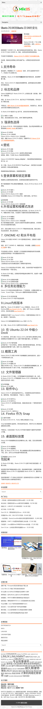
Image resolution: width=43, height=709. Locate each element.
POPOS (3, 659)
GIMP (28, 654)
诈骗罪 (6, 676)
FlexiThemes (29, 706)
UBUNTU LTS (15, 483)
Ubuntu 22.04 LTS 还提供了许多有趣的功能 (26, 56)
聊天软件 (15, 668)
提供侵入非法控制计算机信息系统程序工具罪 (21, 665)
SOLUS (11, 659)
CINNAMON (11, 654)
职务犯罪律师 (21, 669)
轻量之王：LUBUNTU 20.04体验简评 (11, 506)
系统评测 (13, 31)
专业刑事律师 (21, 661)
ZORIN (10, 662)
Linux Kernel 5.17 (19, 311)
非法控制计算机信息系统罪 (15, 676)
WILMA (3, 662)
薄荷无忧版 (29, 671)
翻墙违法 (9, 668)
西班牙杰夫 (4, 637)
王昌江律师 (8, 666)
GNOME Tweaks (11, 128)
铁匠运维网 (4, 640)
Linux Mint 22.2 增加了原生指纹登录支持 (13, 588)
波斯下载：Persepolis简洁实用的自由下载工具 (14, 585)
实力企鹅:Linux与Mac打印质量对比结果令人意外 (15, 591)
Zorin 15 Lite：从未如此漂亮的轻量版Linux (13, 527)
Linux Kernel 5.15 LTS (15, 309)
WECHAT (38, 659)
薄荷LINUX (6, 671)
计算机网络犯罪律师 (21, 674)
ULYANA (26, 659)
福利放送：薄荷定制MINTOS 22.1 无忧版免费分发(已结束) (18, 600)
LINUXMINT (17, 656)
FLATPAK (24, 654)
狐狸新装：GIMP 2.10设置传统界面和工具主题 (14, 521)
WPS (6, 662)
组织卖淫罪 (32, 666)
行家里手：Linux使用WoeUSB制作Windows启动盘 (15, 524)
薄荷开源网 (21, 671)
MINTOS (29, 657)
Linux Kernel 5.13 (32, 325)
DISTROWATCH (5, 625)
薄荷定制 (15, 671)
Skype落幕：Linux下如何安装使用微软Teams (14, 604)
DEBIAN (19, 654)
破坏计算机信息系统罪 (20, 666)
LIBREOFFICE (34, 654)
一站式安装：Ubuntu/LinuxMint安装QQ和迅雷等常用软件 (17, 518)
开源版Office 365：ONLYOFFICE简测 (12, 515)
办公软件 (32, 662)
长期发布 (19, 71)
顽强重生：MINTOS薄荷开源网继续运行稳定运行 (15, 597)
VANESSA (33, 659)
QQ (8, 659)
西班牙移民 (16, 673)
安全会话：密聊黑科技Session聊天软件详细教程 (15, 503)
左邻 (36, 662)
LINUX (5, 656)
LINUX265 (4, 631)
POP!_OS (36, 657)
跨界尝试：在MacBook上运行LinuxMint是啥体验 (15, 594)
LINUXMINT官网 (6, 634)
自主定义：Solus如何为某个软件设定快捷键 (13, 607)
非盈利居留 (25, 676)
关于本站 (3, 509)
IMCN (2, 628)
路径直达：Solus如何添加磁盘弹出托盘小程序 (14, 613)
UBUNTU (8, 483)
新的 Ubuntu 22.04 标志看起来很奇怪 (18, 105)
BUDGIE (3, 654)
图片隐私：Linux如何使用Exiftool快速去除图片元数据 (16, 610)
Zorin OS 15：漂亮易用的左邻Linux (11, 512)
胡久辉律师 (32, 668)
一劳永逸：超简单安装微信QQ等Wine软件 (13, 500)
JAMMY (3, 483)
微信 (5, 664)
